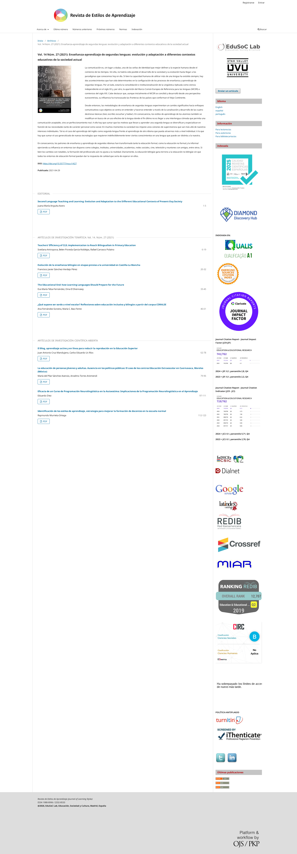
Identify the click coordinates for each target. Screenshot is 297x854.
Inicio (40, 40)
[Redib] (229, 529)
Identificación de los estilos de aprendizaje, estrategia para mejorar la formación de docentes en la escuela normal (102, 411)
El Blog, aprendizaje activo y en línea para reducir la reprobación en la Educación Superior (88, 348)
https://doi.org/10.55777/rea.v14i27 (60, 163)
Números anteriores (82, 29)
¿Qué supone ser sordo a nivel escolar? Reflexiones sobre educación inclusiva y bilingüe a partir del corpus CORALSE (102, 304)
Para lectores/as (223, 129)
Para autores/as (223, 132)
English (219, 107)
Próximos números (106, 29)
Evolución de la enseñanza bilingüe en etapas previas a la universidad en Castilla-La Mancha (89, 265)
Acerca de (42, 29)
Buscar (263, 29)
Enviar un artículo (228, 90)
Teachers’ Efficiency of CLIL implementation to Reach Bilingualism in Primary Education (87, 245)
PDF (44, 211)
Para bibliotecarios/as (226, 136)
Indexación (137, 29)
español (219, 110)
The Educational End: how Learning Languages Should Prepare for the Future (81, 284)
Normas (123, 29)
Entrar (261, 2)
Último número (60, 29)
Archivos (51, 40)
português (220, 114)
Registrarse (248, 2)
